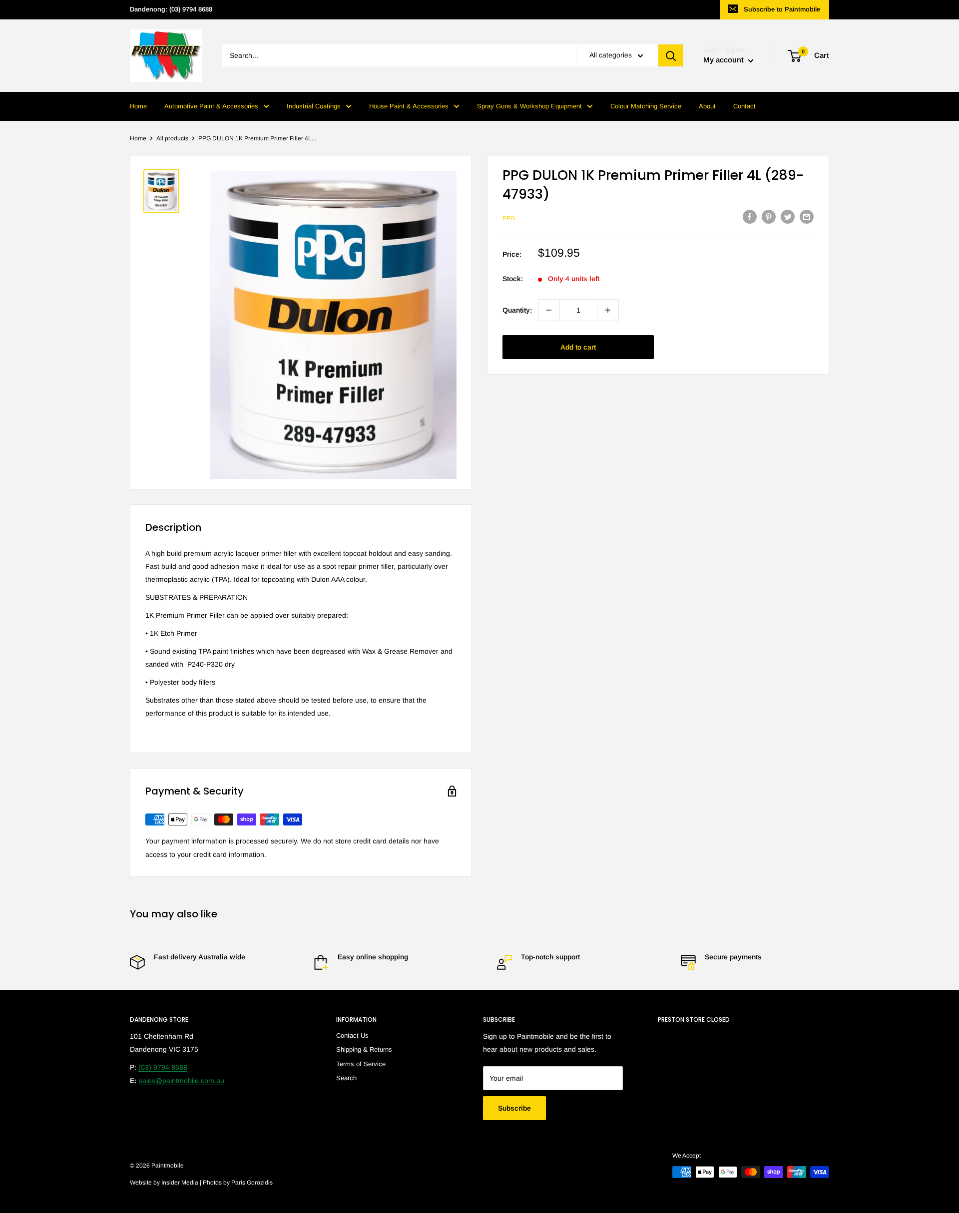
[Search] (670, 56)
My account (724, 60)
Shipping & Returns (364, 1049)
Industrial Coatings (314, 106)
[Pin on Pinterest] (769, 217)
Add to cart (578, 347)
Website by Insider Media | (166, 1182)
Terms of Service (361, 1064)
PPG (508, 218)
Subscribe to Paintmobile (782, 9)
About (707, 106)
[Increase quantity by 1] (607, 310)
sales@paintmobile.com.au (181, 1081)
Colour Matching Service (645, 106)
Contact (744, 106)
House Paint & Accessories (409, 106)
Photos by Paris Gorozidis (238, 1182)
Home (138, 106)
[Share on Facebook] (750, 217)
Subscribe (514, 1108)
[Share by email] (807, 217)
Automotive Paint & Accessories (211, 106)
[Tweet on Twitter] (788, 217)
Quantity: (517, 310)
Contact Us (352, 1035)
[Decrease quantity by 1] (548, 310)
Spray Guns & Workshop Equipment (529, 106)
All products (172, 138)
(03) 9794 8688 (162, 1067)
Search (346, 1078)
